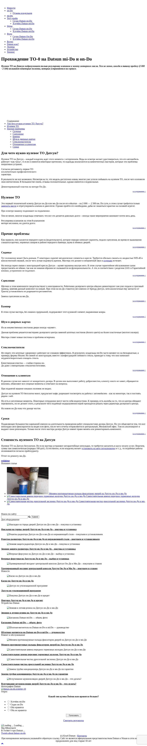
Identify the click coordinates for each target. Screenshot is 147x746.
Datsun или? (13, 44)
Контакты (82, 735)
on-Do (10, 10)
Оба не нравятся (18, 710)
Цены (9, 26)
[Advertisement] (73, 97)
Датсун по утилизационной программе (21, 590)
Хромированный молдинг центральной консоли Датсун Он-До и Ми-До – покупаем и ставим (49, 568)
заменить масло (8, 206)
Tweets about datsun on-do (13, 733)
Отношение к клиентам (24, 144)
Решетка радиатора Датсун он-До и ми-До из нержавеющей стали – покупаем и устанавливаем (50, 539)
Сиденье (17, 131)
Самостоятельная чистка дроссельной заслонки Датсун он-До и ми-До (37, 664)
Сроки (16, 147)
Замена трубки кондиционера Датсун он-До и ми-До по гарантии (34, 674)
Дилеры (11, 47)
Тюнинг (11, 52)
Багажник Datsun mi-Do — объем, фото (21, 622)
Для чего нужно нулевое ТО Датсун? (25, 123)
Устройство (12, 49)
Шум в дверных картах (24, 139)
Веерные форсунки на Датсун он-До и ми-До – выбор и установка (35, 558)
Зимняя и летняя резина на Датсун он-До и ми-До (26, 613)
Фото (9, 34)
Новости (11, 8)
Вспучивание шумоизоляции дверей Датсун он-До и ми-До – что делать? (38, 684)
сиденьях (107, 260)
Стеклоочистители (22, 141)
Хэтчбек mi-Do (17, 701)
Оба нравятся (17, 707)
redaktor (5, 461)
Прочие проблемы (16, 129)
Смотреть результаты (73, 720)
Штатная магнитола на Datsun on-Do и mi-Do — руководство (33, 632)
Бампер (16, 136)
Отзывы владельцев (22, 13)
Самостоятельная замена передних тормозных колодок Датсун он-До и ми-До (41, 654)
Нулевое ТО (13, 126)
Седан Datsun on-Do (22, 21)
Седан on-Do (16, 704)
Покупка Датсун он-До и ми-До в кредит (22, 600)
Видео (10, 41)
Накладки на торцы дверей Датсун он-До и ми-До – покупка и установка (39, 529)
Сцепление (18, 134)
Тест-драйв (12, 18)
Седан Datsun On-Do (23, 36)
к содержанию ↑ (139, 191)
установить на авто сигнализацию (98, 448)
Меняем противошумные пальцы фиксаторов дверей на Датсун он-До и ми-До (88, 493)
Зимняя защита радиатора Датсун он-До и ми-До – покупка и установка (38, 549)
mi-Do (10, 16)
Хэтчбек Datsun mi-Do (23, 23)
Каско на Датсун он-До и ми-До (17, 581)
